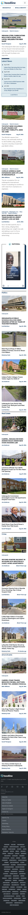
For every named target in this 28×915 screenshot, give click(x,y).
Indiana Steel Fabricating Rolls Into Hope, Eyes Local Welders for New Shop (13, 38)
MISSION (15, 880)
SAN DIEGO (22, 893)
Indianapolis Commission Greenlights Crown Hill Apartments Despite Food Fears (14, 497)
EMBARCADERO (5, 864)
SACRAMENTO (23, 891)
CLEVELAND (15, 855)
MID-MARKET (16, 878)
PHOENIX (13, 887)
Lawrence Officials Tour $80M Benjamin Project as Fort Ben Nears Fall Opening (14, 469)
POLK (25, 887)
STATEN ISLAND (17, 898)
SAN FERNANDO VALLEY (9, 896)
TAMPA (24, 898)
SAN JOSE (13, 844)
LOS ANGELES (22, 873)
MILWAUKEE (23, 878)
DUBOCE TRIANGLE (22, 860)
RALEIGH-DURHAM (6, 891)
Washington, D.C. (14, 212)
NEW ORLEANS (6, 882)
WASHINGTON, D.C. (19, 902)
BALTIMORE (5, 851)
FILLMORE (13, 864)
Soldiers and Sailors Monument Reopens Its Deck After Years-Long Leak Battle (14, 737)
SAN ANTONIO (15, 893)
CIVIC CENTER (7, 855)
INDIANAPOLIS (14, 871)
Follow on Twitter (6, 800)
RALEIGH (24, 889)
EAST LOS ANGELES (14, 862)
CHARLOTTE (10, 853)
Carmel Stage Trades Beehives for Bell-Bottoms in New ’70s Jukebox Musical (14, 682)
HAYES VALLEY (7, 869)
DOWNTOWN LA (12, 860)
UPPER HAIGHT (9, 902)
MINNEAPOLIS (8, 880)
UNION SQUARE (22, 900)
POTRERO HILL (12, 889)
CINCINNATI (23, 853)
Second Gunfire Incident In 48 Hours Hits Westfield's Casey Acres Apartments (13, 561)
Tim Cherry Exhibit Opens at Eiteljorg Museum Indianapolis (12, 764)
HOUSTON (7, 871)
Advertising (5, 823)
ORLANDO (23, 884)
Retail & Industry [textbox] (20, 7)
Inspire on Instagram (7, 808)
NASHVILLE (21, 880)
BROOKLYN (23, 851)
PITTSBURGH (19, 887)
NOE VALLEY (22, 882)
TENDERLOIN (6, 900)
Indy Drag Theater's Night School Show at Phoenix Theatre (13, 710)
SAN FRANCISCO (20, 844)
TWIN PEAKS (14, 900)
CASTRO (4, 853)
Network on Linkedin (7, 806)
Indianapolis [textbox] (6, 7)
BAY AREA (4, 849)
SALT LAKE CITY (7, 893)
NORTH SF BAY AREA (14, 846)
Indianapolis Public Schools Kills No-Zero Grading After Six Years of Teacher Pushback (13, 321)
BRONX (17, 851)
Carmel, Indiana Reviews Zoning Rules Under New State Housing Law (12, 441)
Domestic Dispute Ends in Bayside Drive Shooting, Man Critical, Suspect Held (13, 590)
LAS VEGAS (5, 873)
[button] (4, 285)
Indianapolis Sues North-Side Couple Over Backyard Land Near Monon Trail (13, 405)
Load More (14, 95)
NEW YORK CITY (14, 882)
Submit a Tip (5, 817)
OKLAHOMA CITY (15, 884)
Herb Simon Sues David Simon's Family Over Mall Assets (13, 525)
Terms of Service (6, 829)
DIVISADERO (4, 860)
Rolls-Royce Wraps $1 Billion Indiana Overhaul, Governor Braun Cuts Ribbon (13, 350)
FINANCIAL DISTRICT (21, 864)
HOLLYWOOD (15, 869)
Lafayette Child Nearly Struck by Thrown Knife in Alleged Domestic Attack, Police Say (13, 646)
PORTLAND (4, 889)
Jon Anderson (5, 381)
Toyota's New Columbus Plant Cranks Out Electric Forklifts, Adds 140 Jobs (12, 129)
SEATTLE (18, 896)
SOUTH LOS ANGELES (7, 898)
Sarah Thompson (6, 44)
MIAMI (10, 878)
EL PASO (22, 862)
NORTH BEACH (6, 884)
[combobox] (7, 8)
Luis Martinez (5, 221)
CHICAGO (17, 853)
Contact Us (5, 811)
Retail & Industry (14, 31)
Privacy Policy (5, 826)
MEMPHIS (4, 878)
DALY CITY (23, 846)
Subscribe (4, 797)
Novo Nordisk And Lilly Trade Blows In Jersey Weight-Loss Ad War (12, 217)
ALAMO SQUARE (11, 849)
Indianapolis (5, 31)
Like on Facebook (6, 803)
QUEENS (19, 889)
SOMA (23, 896)
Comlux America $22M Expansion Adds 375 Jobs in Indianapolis (12, 173)
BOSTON (12, 851)
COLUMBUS (22, 855)
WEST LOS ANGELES (14, 905)
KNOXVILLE (21, 871)
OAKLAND (6, 846)
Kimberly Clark (6, 355)
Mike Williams (6, 177)
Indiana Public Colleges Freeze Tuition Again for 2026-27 (12, 378)
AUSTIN (24, 849)
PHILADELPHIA (5, 887)
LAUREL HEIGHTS (13, 873)
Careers (4, 820)
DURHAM (6, 862)
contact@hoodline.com (7, 791)
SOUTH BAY (6, 844)
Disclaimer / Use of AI (8, 832)
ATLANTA (19, 849)
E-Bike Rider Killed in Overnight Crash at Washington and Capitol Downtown (13, 618)
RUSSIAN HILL (15, 891)
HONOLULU (22, 869)
